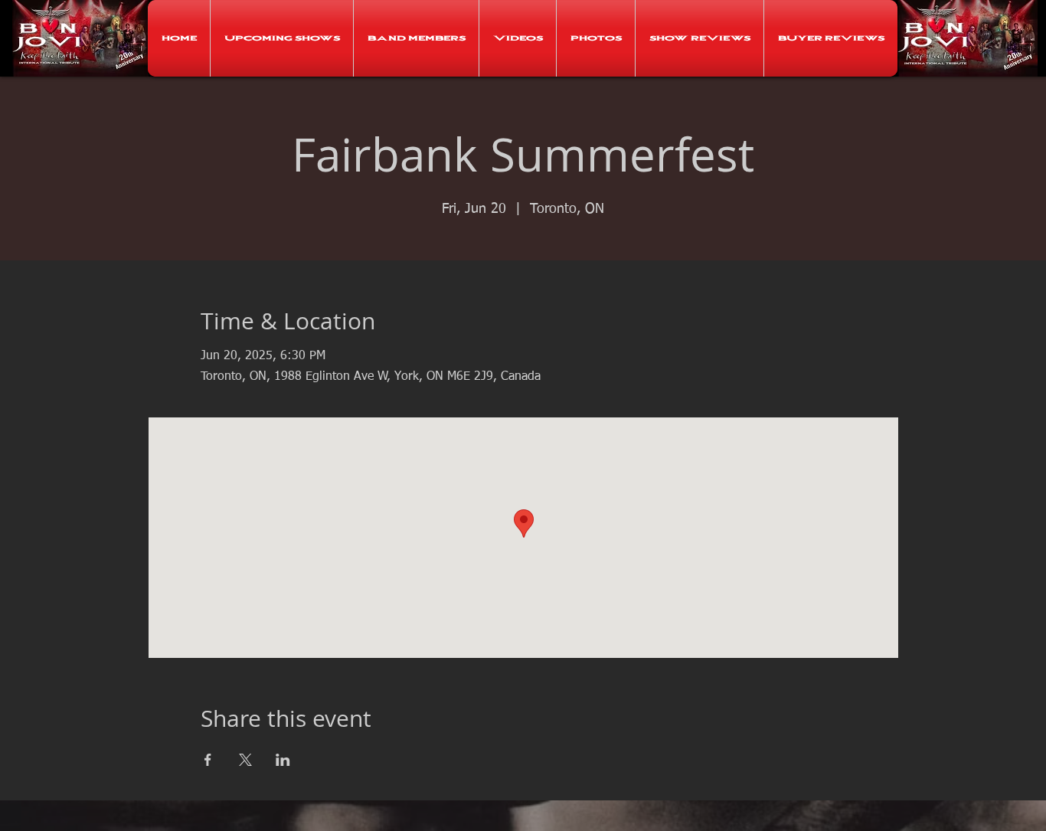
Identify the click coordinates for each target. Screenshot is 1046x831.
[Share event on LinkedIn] (283, 760)
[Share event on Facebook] (208, 760)
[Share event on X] (245, 760)
